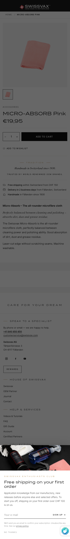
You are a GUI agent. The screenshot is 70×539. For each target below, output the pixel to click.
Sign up (58, 515)
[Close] (64, 450)
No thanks (10, 532)
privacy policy (22, 526)
